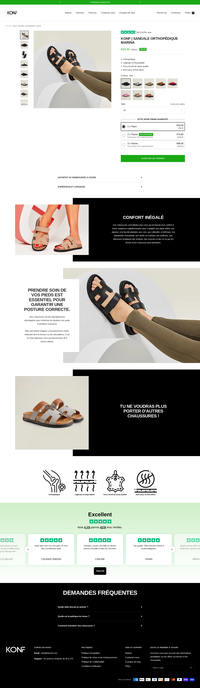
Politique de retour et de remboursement (99, 657)
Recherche (162, 13)
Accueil (8, 26)
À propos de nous (127, 13)
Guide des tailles (177, 104)
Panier (189, 13)
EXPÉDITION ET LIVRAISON (71, 187)
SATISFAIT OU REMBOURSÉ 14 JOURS (77, 177)
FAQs (127, 666)
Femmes (93, 13)
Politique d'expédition (90, 653)
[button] (152, 126)
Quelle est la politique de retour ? (73, 616)
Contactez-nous (108, 13)
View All (100, 571)
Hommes (80, 13)
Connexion (176, 13)
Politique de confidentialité (92, 662)
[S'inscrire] (191, 668)
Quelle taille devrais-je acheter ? (73, 607)
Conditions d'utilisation (91, 666)
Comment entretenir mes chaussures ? (76, 625)
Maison (68, 13)
